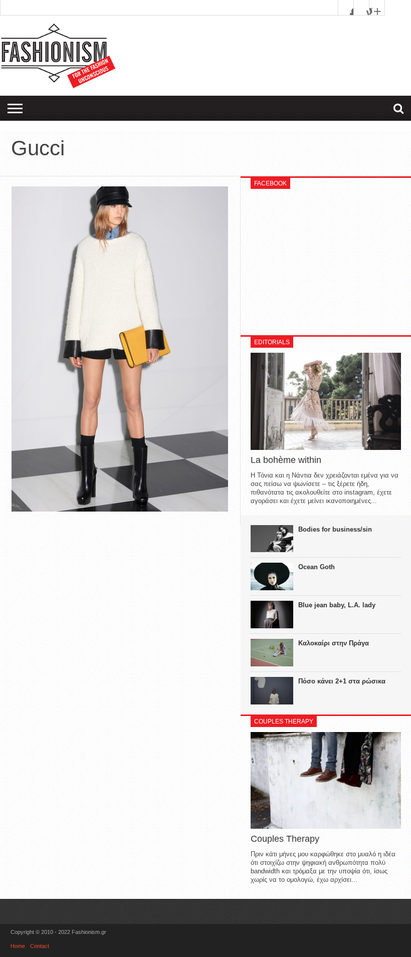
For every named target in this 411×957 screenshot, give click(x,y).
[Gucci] (120, 509)
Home (18, 946)
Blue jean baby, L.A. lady (336, 605)
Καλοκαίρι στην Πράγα (333, 643)
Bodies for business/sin (335, 529)
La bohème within (286, 460)
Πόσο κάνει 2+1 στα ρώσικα (341, 681)
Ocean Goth (316, 567)
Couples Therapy (285, 839)
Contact (39, 946)
